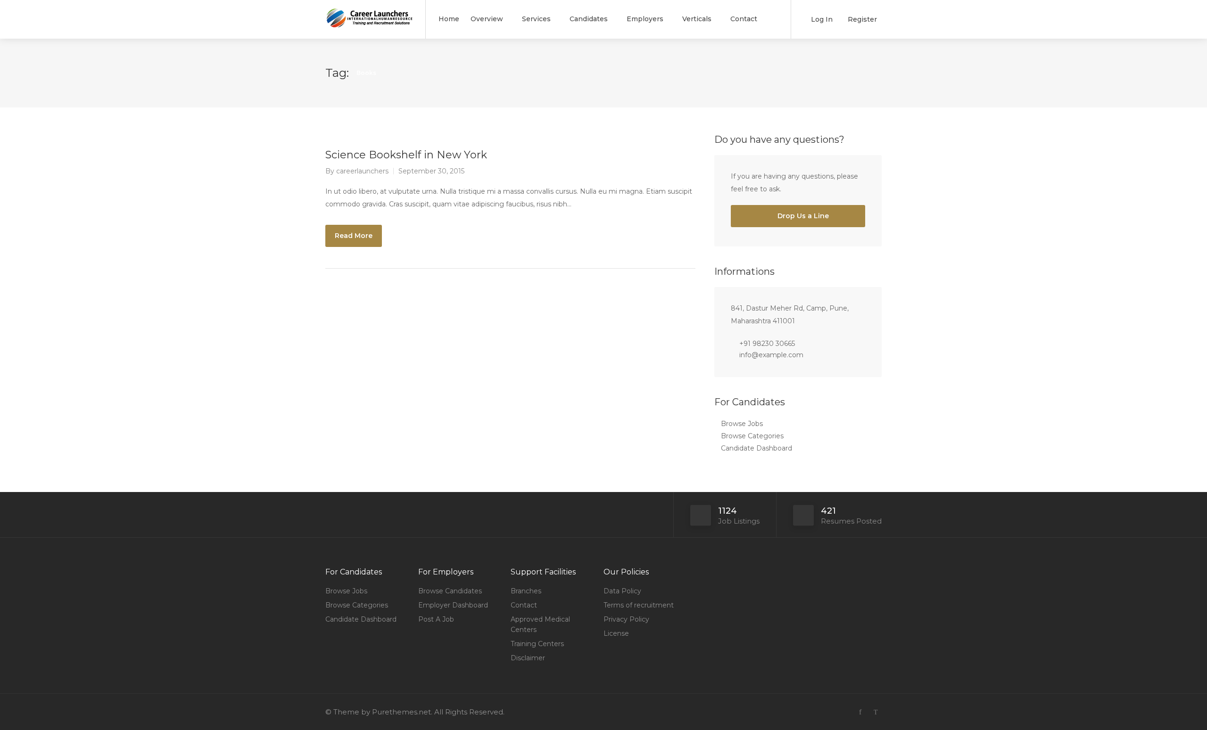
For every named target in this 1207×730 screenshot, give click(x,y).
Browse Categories (752, 436)
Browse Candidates (450, 591)
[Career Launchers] (369, 20)
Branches (526, 591)
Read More (353, 235)
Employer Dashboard (453, 605)
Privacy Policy (626, 619)
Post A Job (436, 619)
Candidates (589, 19)
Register (861, 19)
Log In (821, 19)
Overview (487, 19)
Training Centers (537, 644)
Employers (645, 19)
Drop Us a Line (802, 216)
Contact (743, 19)
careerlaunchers (362, 171)
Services (536, 19)
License (616, 633)
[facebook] (860, 712)
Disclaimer (528, 658)
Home (448, 19)
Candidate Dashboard (756, 448)
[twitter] (876, 712)
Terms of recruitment (639, 605)
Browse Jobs (742, 423)
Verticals (696, 19)
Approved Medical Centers (540, 624)
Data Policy (622, 591)
